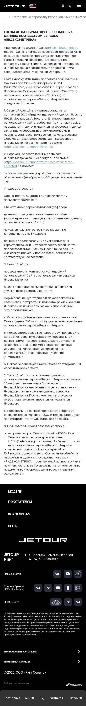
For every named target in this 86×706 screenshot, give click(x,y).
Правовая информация (20, 651)
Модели (15, 492)
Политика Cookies (17, 661)
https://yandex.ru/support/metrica (28, 147)
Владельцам (19, 514)
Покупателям (20, 502)
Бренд (13, 526)
